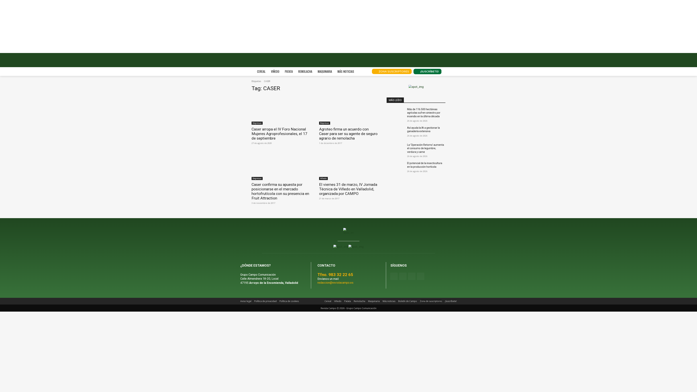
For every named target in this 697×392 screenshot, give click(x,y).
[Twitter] (420, 276)
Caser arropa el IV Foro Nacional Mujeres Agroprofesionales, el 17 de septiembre (279, 133)
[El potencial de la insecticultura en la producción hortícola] (395, 168)
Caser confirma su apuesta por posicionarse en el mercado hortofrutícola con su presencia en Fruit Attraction (280, 191)
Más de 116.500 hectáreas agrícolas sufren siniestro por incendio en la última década (423, 113)
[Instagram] (402, 276)
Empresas (257, 123)
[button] (364, 71)
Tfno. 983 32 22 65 (335, 274)
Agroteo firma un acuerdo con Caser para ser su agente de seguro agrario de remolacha (348, 133)
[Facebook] (394, 276)
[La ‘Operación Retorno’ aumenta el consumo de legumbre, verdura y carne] (395, 149)
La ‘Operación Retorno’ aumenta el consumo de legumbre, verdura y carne (425, 148)
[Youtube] (411, 276)
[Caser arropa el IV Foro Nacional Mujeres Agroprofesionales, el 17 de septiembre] (281, 110)
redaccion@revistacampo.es (335, 282)
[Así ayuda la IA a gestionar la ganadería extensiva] (395, 132)
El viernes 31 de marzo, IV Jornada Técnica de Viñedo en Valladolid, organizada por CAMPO (348, 189)
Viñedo (323, 178)
